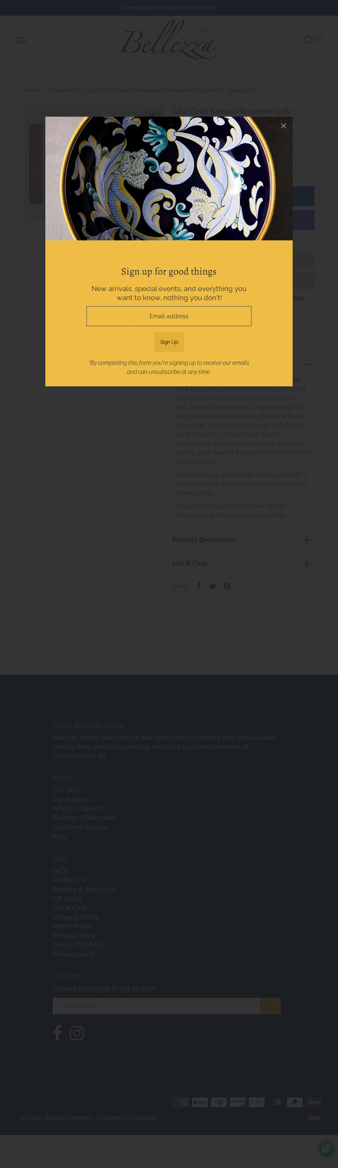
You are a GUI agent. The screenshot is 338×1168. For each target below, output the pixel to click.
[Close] (284, 126)
